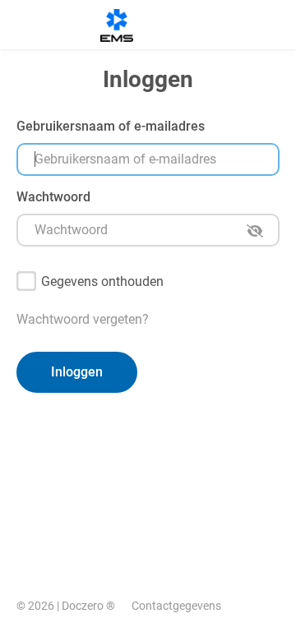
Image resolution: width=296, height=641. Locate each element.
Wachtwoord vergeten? (82, 319)
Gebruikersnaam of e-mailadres (110, 126)
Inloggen (77, 372)
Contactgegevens (176, 605)
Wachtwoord (53, 197)
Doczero (83, 605)
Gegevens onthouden (102, 281)
